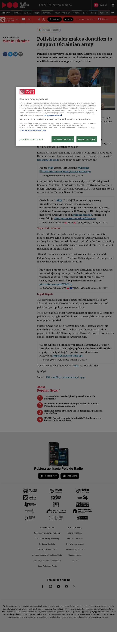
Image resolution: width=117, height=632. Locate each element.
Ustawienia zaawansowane (31, 139)
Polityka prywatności (53, 115)
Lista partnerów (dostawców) (33, 130)
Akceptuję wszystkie (86, 139)
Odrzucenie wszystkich (63, 139)
